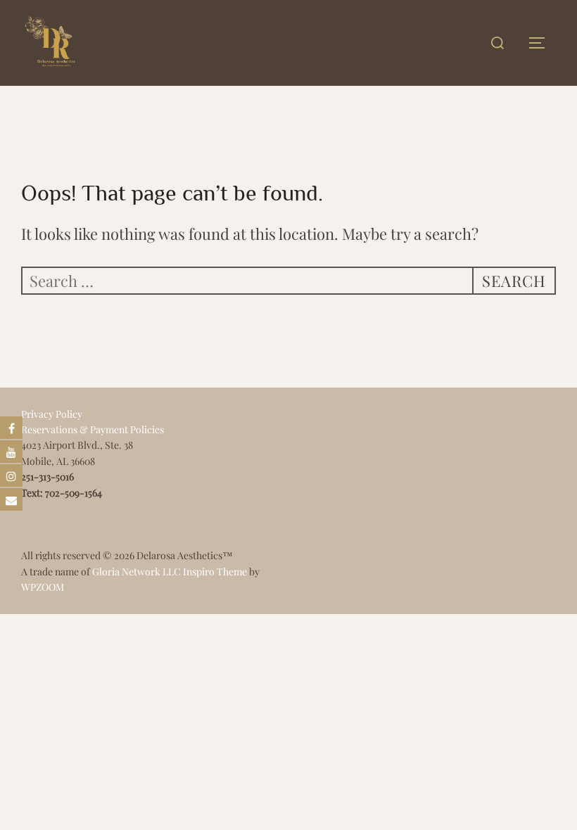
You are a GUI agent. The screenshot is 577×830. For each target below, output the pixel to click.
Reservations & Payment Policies (92, 429)
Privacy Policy (51, 414)
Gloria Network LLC (136, 571)
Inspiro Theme (215, 571)
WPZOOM (42, 587)
